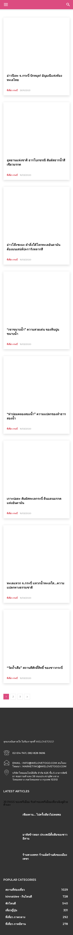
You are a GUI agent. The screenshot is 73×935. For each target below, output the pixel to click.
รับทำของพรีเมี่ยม (41, 802)
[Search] (68, 4)
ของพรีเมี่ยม (22, 802)
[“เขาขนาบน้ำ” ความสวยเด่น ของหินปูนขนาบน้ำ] (36, 298)
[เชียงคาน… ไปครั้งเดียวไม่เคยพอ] (11, 819)
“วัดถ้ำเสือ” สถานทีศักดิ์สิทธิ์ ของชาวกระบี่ (35, 668)
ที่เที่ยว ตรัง (23, 13)
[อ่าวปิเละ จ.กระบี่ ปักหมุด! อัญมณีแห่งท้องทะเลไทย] (36, 44)
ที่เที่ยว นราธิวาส (62, 13)
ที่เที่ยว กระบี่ (12, 90)
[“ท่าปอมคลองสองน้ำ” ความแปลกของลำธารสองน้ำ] (36, 382)
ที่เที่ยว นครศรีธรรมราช (41, 13)
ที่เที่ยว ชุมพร (10, 13)
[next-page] (27, 696)
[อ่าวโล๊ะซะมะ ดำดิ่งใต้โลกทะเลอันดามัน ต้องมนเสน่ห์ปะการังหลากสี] (36, 213)
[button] (5, 4)
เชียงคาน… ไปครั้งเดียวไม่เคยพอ (42, 814)
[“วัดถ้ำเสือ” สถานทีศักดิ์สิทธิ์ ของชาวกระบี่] (36, 636)
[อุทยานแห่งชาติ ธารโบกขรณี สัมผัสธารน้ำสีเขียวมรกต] (36, 129)
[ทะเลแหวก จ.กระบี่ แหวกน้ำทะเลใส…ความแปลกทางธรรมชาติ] (36, 552)
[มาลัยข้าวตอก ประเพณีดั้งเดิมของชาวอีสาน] (11, 839)
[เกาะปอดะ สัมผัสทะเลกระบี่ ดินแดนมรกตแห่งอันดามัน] (36, 467)
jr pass (9, 802)
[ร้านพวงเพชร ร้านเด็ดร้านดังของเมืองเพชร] (11, 860)
